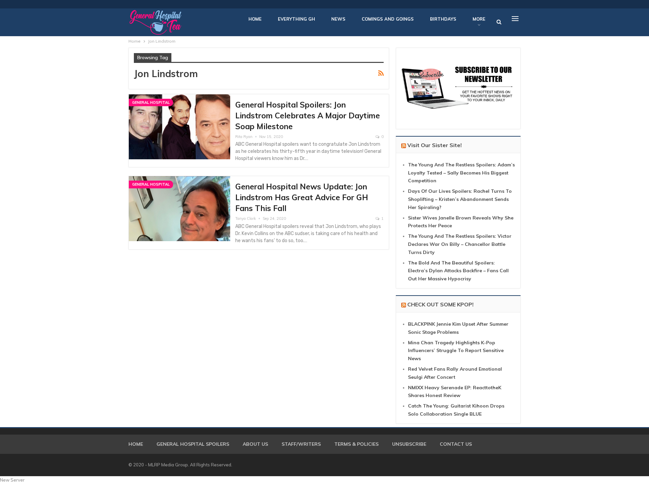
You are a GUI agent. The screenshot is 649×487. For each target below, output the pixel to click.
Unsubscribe (409, 444)
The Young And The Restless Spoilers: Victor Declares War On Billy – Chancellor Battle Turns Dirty (459, 244)
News (338, 19)
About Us (255, 444)
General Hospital (151, 102)
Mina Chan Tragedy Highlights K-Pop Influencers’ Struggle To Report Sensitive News (456, 351)
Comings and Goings (388, 19)
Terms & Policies (356, 444)
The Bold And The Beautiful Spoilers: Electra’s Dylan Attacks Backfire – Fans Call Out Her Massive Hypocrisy (458, 271)
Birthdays (443, 19)
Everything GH (296, 19)
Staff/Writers (301, 444)
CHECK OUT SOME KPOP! (440, 304)
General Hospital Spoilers (193, 444)
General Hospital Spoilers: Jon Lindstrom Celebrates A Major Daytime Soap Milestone (307, 115)
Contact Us (456, 444)
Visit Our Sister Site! (434, 145)
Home (255, 19)
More (479, 19)
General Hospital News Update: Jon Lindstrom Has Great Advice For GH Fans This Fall (301, 197)
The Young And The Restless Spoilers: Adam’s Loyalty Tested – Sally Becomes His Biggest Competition (461, 173)
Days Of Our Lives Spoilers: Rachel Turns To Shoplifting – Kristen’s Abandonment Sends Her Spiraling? (460, 199)
